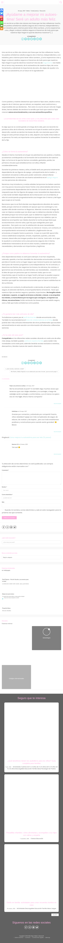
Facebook (3, 527)
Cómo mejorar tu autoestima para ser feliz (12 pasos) (30, 437)
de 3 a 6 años (41, 767)
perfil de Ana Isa (29, 317)
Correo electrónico (7, 494)
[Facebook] (22, 39)
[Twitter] (31, 39)
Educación (42, 10)
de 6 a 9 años (51, 767)
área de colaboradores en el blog (39, 320)
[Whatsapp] (34, 39)
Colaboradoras (35, 10)
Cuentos (24, 767)
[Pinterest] (25, 39)
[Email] (37, 39)
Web (3, 502)
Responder (57, 403)
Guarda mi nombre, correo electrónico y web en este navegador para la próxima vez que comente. (31, 511)
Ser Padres (52, 769)
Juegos (53, 908)
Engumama (47, 63)
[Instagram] (28, 39)
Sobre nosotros (19, 937)
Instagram (7, 527)
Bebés (28, 10)
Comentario (5, 470)
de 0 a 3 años (31, 767)
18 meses (4, 356)
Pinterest (11, 527)
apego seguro (52, 177)
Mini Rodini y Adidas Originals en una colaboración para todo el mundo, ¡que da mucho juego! (34, 371)
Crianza (33, 839)
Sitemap (47, 937)
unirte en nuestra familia (33, 341)
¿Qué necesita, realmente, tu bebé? (15, 368)
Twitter (14, 527)
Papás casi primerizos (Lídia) (17, 385)
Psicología (44, 769)
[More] (40, 39)
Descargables (19, 769)
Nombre (4, 487)
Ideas (39, 769)
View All (54, 914)
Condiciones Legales (38, 937)
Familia (34, 769)
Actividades (17, 767)
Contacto (27, 937)
